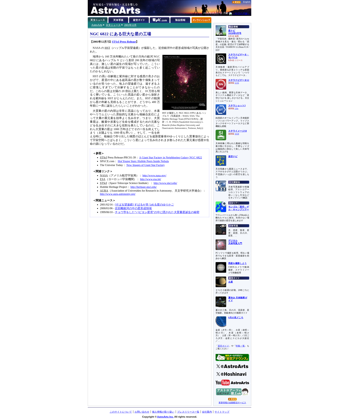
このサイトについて (121, 411)
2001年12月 (130, 25)
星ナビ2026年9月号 (234, 32)
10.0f (237, 134)
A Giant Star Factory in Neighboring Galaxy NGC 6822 (170, 157)
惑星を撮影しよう (237, 263)
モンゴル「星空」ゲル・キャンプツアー (238, 208)
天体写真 (118, 19)
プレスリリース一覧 (188, 411)
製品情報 (180, 19)
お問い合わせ (142, 411)
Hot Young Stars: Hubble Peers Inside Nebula (143, 161)
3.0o (236, 108)
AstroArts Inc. (165, 416)
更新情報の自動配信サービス (232, 402)
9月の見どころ (235, 317)
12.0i (237, 83)
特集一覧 (240, 346)
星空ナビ (232, 156)
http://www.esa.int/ (150, 179)
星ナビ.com (160, 19)
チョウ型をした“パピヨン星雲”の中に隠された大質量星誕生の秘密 (157, 212)
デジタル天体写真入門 (235, 242)
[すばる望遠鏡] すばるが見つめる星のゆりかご (144, 204)
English (246, 2)
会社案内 (207, 411)
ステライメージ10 (237, 131)
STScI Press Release (124, 41)
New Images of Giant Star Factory (145, 165)
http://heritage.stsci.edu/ (143, 186)
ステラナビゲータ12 (238, 80)
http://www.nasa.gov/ (154, 175)
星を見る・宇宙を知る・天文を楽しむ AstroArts (114, 8)
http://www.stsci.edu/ (165, 183)
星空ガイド (139, 19)
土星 (230, 282)
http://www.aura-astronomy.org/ (117, 193)
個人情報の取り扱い (163, 411)
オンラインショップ (201, 19)
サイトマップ (222, 411)
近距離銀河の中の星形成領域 (133, 208)
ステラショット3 (237, 105)
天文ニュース (113, 25)
